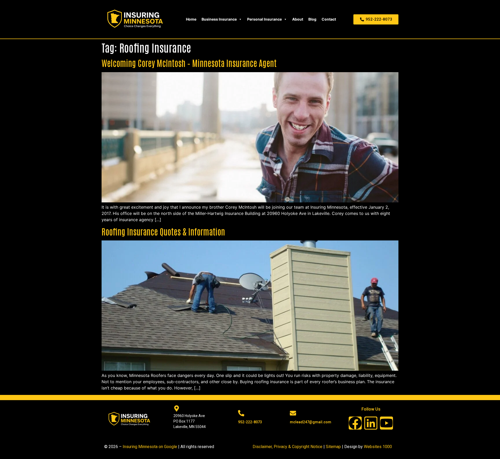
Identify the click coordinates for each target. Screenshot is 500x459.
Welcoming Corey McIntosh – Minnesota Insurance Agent (189, 62)
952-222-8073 (250, 422)
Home (191, 19)
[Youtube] (386, 423)
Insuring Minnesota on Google (150, 446)
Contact (329, 19)
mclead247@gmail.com (310, 422)
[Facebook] (355, 423)
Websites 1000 (378, 446)
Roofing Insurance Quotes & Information (163, 231)
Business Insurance (219, 19)
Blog (312, 19)
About (297, 19)
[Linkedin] (370, 423)
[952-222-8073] (241, 413)
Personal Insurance (264, 19)
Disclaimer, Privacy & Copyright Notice (287, 446)
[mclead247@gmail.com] (293, 413)
